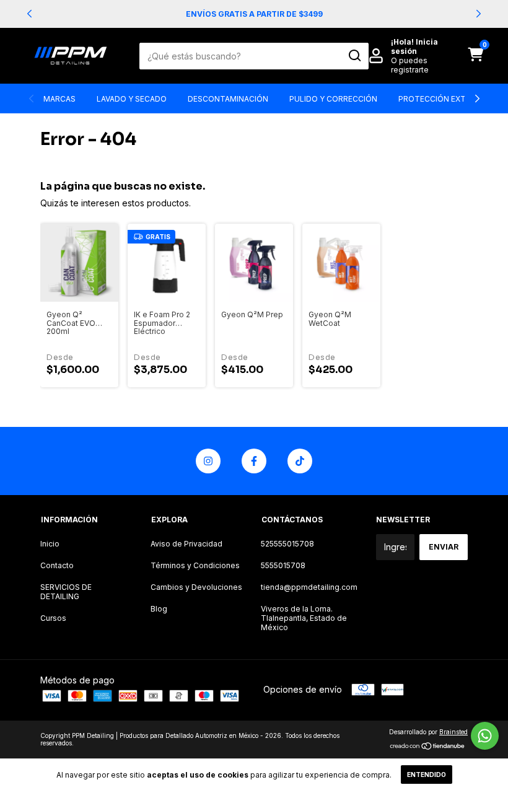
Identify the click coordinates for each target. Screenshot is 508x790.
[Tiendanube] (427, 747)
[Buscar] (354, 56)
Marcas (59, 98)
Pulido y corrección (333, 98)
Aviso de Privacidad (186, 543)
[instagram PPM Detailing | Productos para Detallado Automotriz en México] (208, 461)
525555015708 (287, 543)
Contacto (57, 565)
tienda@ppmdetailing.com (309, 587)
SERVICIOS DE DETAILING (66, 591)
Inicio (49, 543)
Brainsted (453, 731)
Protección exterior (443, 98)
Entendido (426, 774)
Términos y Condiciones (195, 565)
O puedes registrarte (410, 65)
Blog (159, 608)
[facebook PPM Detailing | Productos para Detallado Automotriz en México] (254, 461)
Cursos (53, 618)
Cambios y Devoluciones (196, 587)
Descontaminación (228, 98)
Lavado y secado (132, 98)
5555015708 (283, 565)
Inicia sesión (414, 46)
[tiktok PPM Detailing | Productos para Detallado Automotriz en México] (299, 461)
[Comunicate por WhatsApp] (485, 736)
